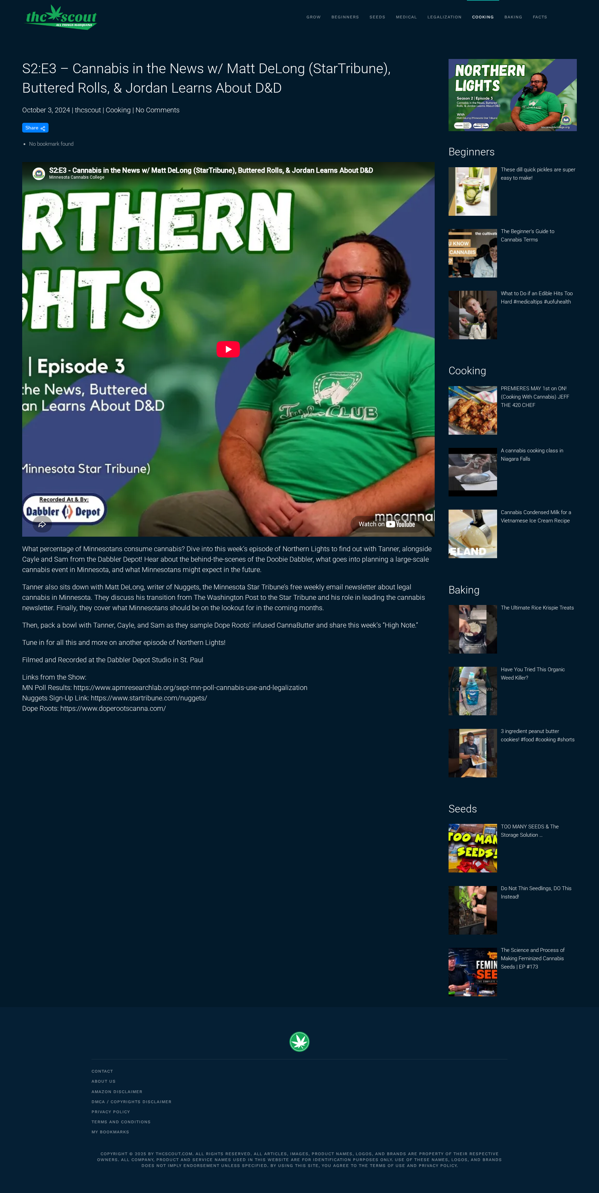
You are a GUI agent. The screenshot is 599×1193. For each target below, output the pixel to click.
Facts (540, 17)
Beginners (345, 17)
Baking (513, 17)
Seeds (377, 17)
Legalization (444, 17)
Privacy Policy (111, 1111)
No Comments (158, 110)
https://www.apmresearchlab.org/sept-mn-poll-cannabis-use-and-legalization (190, 687)
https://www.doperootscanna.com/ (113, 708)
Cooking (483, 17)
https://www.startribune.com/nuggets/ (149, 698)
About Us (104, 1081)
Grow (313, 17)
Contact (102, 1071)
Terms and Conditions (121, 1121)
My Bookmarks (110, 1132)
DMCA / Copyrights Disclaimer (132, 1101)
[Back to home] (60, 17)
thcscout (88, 110)
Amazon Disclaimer (117, 1091)
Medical (406, 17)
